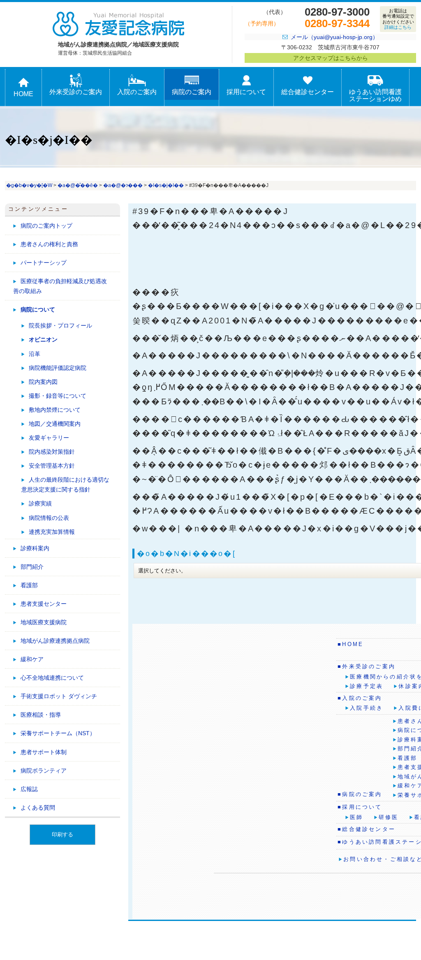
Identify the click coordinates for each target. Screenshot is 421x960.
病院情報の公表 (49, 518)
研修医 (389, 817)
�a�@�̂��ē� (78, 185)
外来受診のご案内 (75, 91)
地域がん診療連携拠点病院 (55, 640)
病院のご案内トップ (46, 225)
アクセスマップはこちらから (330, 58)
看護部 (29, 585)
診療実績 (40, 503)
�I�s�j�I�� (166, 185)
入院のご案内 (137, 91)
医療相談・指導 (41, 714)
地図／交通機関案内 (55, 423)
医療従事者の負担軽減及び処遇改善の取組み (60, 286)
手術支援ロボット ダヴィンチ (59, 696)
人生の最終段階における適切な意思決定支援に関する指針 (65, 484)
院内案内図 (43, 381)
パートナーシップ (44, 262)
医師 (356, 817)
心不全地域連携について (52, 677)
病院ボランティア (44, 770)
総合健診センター (307, 91)
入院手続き (366, 708)
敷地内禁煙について (55, 409)
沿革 (34, 354)
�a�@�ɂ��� (123, 185)
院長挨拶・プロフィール (60, 325)
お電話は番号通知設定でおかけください (398, 19)
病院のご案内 (191, 91)
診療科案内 (35, 548)
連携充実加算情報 (52, 531)
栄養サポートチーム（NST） (58, 733)
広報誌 (29, 789)
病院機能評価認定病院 (57, 368)
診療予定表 (366, 686)
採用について (246, 91)
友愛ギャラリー (49, 437)
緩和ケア (32, 659)
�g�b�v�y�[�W (29, 185)
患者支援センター (44, 603)
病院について (38, 309)
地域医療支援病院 (44, 622)
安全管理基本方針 (52, 465)
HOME (23, 93)
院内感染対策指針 (52, 451)
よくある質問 (38, 807)
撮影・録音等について (57, 395)
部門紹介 (32, 566)
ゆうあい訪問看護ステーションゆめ (375, 95)
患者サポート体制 (44, 752)
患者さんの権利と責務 (49, 244)
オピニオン (43, 339)
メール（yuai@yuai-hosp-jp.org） (334, 37)
